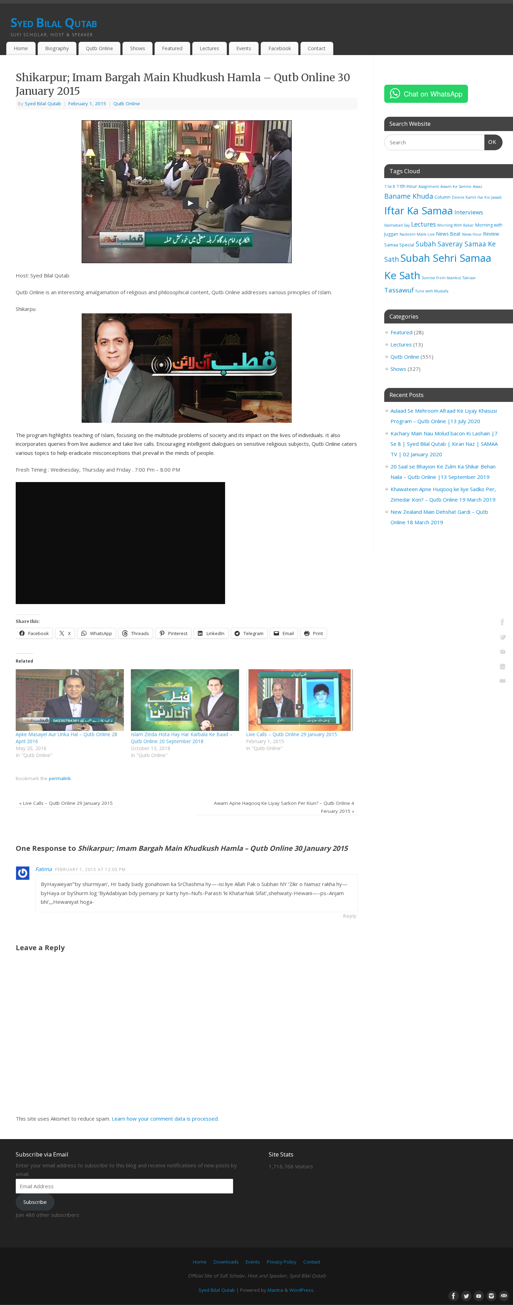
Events (243, 48)
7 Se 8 (389, 186)
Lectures (209, 48)
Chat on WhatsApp (433, 94)
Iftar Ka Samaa (418, 210)
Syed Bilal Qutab (53, 22)
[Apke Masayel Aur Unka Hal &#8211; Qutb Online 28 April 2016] (70, 700)
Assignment (428, 186)
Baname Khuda (408, 196)
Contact (317, 48)
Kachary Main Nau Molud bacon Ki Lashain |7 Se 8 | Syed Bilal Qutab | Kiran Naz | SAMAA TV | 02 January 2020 (444, 444)
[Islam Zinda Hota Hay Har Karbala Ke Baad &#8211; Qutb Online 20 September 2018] (185, 700)
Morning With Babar (455, 225)
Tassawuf (399, 289)
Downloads (226, 1262)
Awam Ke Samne (455, 186)
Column (442, 197)
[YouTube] (502, 652)
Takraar (469, 277)
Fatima (43, 868)
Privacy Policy (281, 1262)
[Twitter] (502, 637)
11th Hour (406, 186)
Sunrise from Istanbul (441, 277)
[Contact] (502, 682)
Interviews (468, 212)
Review (491, 233)
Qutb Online (99, 48)
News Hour (472, 234)
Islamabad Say (397, 225)
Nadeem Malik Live (417, 234)
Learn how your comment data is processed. (165, 1118)
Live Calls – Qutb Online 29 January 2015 (291, 734)
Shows (137, 48)
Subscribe (35, 1201)
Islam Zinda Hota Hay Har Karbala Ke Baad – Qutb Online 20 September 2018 (181, 738)
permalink (60, 778)
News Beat (448, 233)
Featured (172, 48)
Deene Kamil (464, 197)
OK (490, 142)
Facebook (279, 48)
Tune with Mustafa (431, 291)
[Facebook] (502, 622)
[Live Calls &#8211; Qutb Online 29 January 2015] (300, 700)
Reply (350, 916)
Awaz (477, 186)
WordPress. (301, 1290)
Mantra (275, 1290)
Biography (57, 48)
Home (21, 48)
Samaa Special (399, 245)
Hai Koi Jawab (489, 197)
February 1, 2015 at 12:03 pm (90, 869)
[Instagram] (502, 667)
